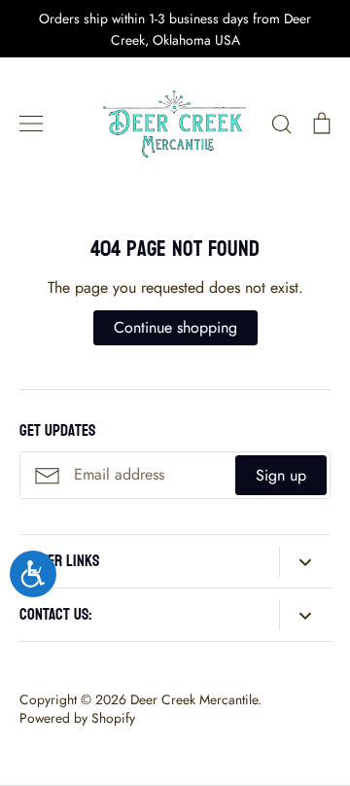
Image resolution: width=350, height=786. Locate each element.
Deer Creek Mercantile (194, 699)
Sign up (281, 475)
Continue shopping (175, 327)
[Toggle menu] (31, 123)
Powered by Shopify (77, 718)
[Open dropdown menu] (305, 561)
